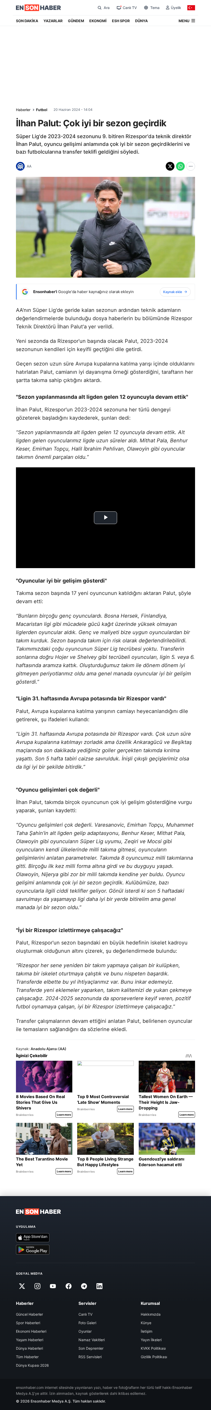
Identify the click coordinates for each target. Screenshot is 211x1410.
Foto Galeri (87, 1323)
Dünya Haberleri (29, 1348)
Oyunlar (85, 1331)
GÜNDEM (76, 21)
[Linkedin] (100, 1286)
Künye (146, 1323)
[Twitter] (22, 1286)
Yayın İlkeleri (151, 1340)
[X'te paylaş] (170, 166)
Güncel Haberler (29, 1314)
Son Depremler (90, 1348)
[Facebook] (68, 1286)
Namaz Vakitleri (91, 1340)
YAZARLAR (53, 21)
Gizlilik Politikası (154, 1357)
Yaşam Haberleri (29, 1340)
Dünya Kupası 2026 (32, 1365)
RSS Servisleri (90, 1357)
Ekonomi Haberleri (31, 1331)
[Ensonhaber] (38, 7)
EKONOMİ (98, 21)
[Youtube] (53, 1286)
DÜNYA (141, 21)
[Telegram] (84, 1286)
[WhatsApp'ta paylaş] (180, 166)
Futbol (41, 109)
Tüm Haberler (27, 1357)
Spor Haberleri (28, 1323)
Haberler (23, 109)
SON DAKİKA (27, 21)
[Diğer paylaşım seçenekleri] (190, 166)
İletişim (146, 1331)
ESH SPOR (121, 21)
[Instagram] (37, 1286)
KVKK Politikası (153, 1348)
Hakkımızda (151, 1314)
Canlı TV (85, 1314)
